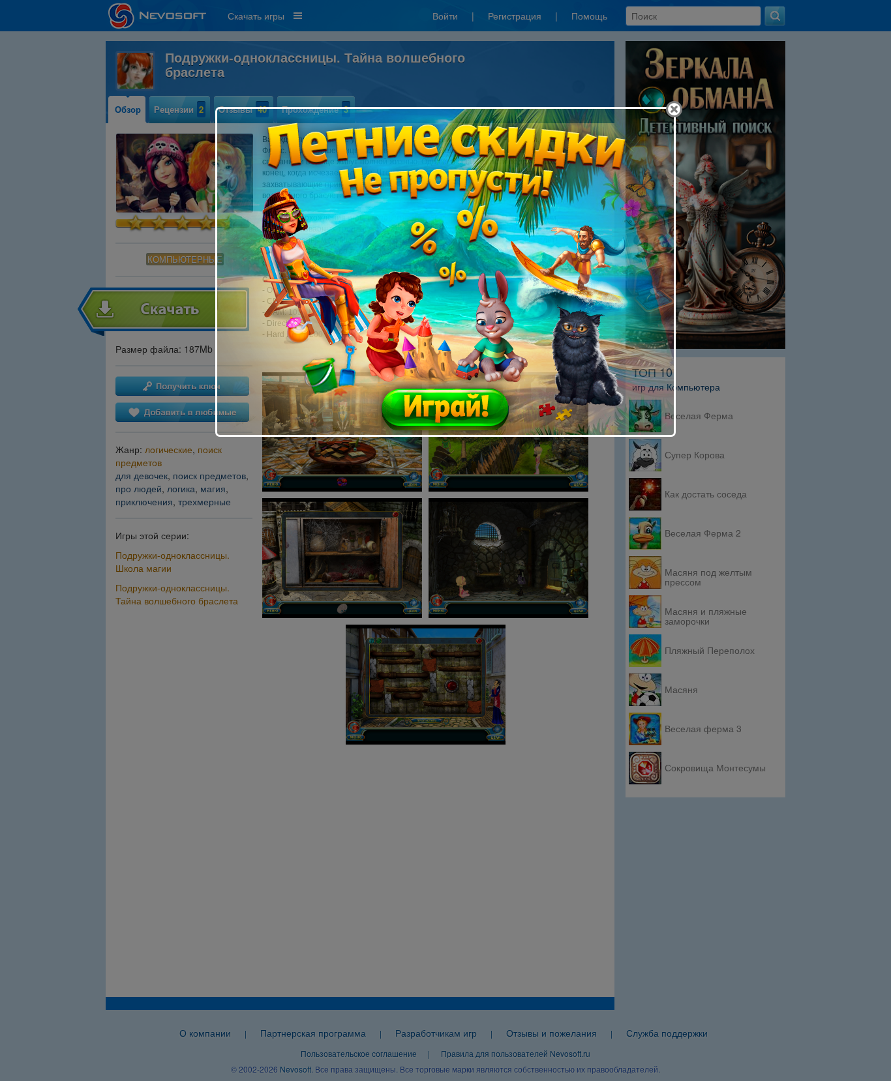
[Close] (674, 109)
